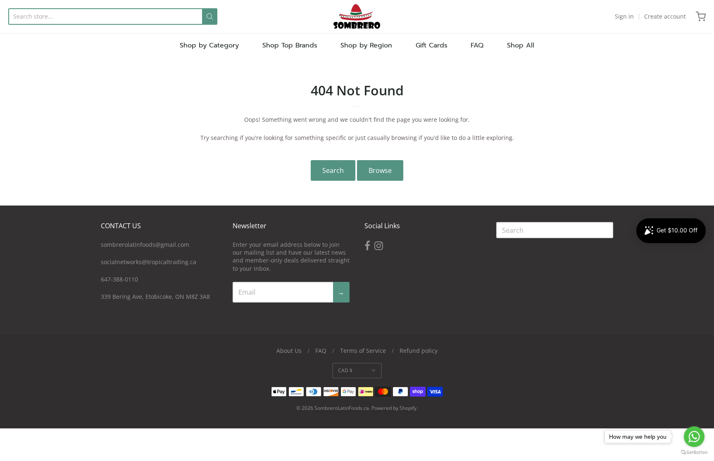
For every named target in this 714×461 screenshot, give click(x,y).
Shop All (520, 45)
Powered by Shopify (393, 407)
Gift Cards (431, 45)
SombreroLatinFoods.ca (341, 407)
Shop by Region (366, 45)
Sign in (624, 16)
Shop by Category (209, 45)
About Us (289, 351)
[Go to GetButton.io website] (694, 452)
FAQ (477, 45)
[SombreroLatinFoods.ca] (356, 16)
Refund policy (419, 351)
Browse (380, 170)
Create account (665, 16)
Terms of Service (363, 351)
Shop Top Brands (289, 45)
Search (333, 170)
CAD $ (345, 370)
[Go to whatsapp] (694, 436)
